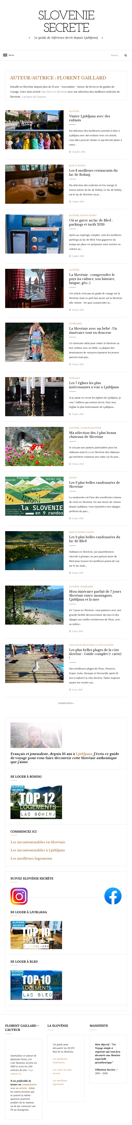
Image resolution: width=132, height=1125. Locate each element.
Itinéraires (75, 323)
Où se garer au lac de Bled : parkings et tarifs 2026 (91, 222)
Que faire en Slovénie (54, 91)
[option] (34, 129)
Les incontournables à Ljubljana (37, 850)
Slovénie (74, 111)
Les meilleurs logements (31, 858)
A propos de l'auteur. (34, 96)
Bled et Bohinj (77, 165)
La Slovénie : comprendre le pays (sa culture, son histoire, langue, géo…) (92, 279)
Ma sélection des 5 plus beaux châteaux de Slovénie (92, 435)
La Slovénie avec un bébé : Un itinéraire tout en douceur (93, 330)
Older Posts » (66, 703)
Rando (73, 477)
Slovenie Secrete (66, 22)
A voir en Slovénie (90, 428)
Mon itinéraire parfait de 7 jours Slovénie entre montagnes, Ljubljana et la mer (95, 596)
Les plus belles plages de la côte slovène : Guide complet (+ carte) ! (95, 654)
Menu (10, 55)
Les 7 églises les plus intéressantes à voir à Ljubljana (94, 385)
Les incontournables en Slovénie (37, 842)
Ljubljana (74, 378)
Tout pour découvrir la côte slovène (91, 645)
